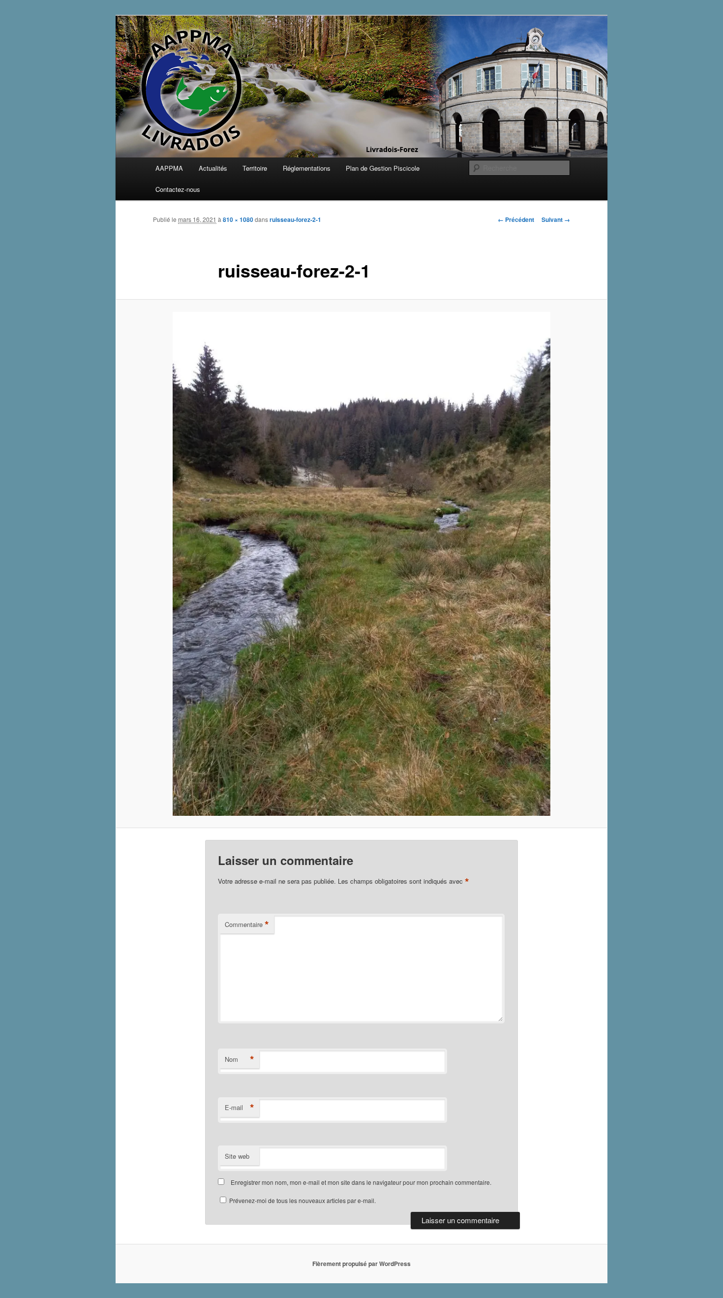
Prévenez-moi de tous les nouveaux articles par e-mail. (302, 1200)
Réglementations (307, 168)
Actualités (213, 168)
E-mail (239, 1107)
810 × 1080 (238, 219)
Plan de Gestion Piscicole (383, 168)
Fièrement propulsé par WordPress (361, 1263)
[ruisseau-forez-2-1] (361, 564)
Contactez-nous (177, 189)
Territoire (254, 168)
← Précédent (516, 219)
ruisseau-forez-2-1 (295, 219)
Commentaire (247, 924)
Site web (237, 1156)
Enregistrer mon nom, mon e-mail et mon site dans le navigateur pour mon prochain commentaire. (361, 1182)
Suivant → (556, 219)
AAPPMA (169, 168)
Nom (239, 1059)
